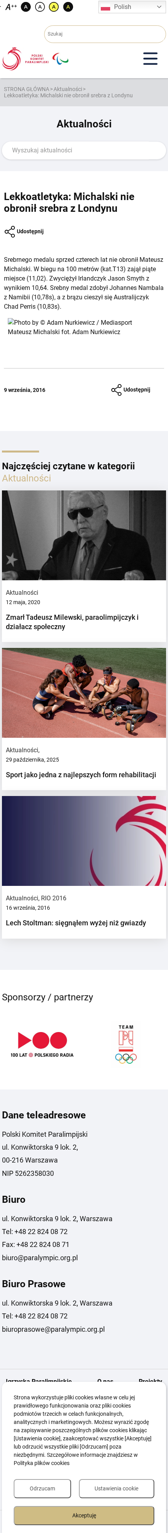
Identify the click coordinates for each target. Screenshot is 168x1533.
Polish (122, 7)
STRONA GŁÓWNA (26, 89)
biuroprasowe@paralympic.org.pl (53, 1329)
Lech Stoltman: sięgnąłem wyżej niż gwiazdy (76, 923)
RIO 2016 (53, 898)
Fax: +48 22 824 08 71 (36, 1244)
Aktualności (68, 89)
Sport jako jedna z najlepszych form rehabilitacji (81, 775)
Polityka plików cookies (42, 1463)
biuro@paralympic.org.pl (40, 1258)
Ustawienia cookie (116, 1488)
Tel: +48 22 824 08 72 (35, 1231)
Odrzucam (42, 1488)
